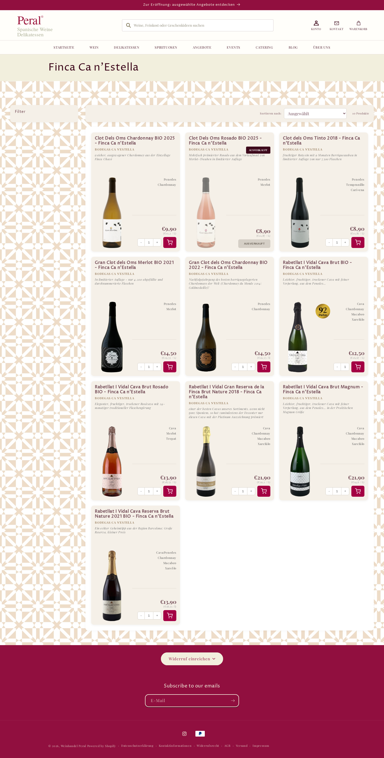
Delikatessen (126, 47)
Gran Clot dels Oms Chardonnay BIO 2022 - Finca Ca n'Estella (228, 265)
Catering (264, 47)
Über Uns (321, 47)
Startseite (64, 47)
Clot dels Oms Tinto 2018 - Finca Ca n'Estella (321, 141)
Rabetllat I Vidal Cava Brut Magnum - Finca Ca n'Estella (323, 389)
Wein (94, 47)
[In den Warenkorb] (169, 242)
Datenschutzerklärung (137, 746)
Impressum (261, 746)
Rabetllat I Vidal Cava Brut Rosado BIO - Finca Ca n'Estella (131, 389)
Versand (242, 746)
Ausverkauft (254, 243)
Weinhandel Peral (73, 746)
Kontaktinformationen (175, 746)
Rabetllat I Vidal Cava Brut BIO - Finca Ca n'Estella (317, 265)
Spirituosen (166, 47)
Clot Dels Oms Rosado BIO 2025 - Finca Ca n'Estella (225, 141)
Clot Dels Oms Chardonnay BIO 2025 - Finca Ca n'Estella (135, 141)
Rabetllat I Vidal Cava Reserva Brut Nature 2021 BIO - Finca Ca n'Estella (134, 514)
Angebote (202, 47)
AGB (227, 746)
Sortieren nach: (270, 113)
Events (233, 47)
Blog (293, 47)
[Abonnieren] (232, 700)
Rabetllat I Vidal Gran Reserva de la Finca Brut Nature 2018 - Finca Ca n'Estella (226, 392)
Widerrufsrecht (208, 746)
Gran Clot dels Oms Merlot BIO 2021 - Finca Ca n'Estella (134, 265)
